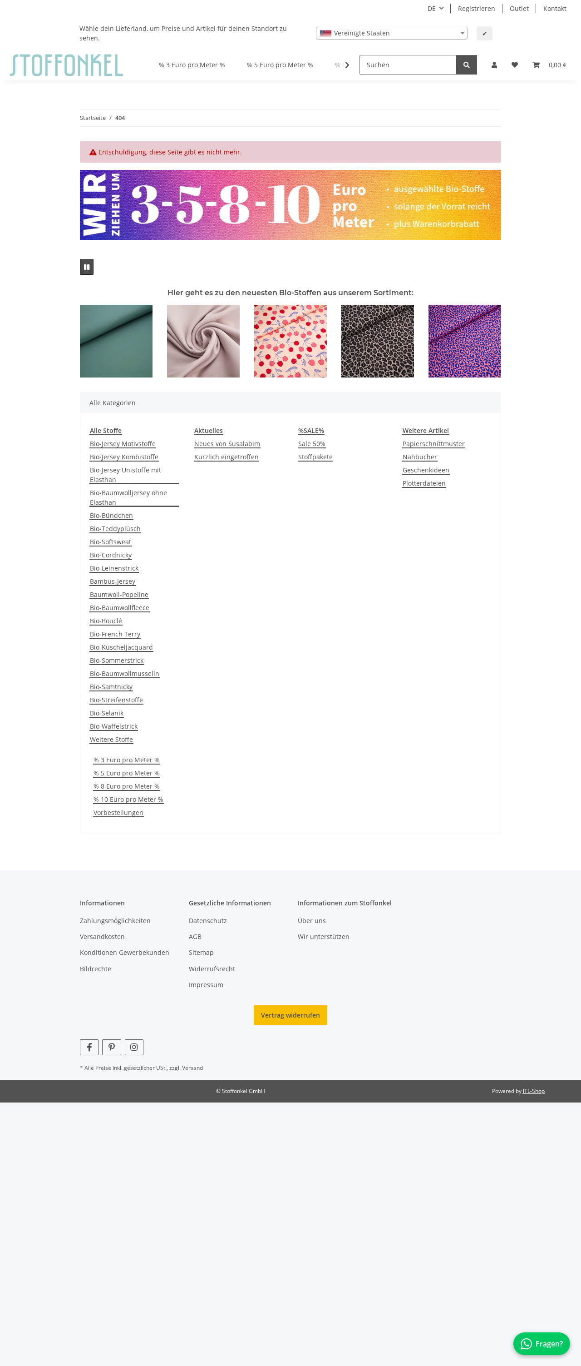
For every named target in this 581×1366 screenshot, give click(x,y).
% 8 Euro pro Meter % (127, 786)
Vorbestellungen (118, 812)
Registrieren (476, 8)
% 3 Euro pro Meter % (127, 759)
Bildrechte (95, 968)
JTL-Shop (534, 1091)
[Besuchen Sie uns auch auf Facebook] (89, 1047)
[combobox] (392, 33)
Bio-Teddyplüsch (115, 528)
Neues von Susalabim (227, 443)
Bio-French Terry (115, 634)
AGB (195, 936)
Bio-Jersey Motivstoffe (123, 443)
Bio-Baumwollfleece (119, 607)
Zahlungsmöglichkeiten (115, 920)
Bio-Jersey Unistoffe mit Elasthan (125, 475)
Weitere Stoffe (111, 739)
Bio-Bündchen (111, 515)
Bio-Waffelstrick (114, 726)
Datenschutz (208, 920)
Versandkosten (102, 936)
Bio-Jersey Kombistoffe (124, 456)
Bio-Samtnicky (111, 686)
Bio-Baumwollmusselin (124, 673)
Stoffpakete (315, 456)
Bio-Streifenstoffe (116, 699)
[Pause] (87, 267)
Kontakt (554, 8)
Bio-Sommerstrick (116, 660)
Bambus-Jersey (112, 581)
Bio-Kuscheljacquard (121, 647)
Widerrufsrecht (212, 968)
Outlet (519, 8)
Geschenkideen (426, 470)
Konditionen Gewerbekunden (124, 952)
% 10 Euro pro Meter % (128, 799)
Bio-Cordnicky (111, 555)
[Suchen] (466, 65)
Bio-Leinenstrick (114, 568)
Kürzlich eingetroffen (226, 456)
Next (486, 341)
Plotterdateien (424, 483)
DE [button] (432, 8)
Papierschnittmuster (434, 443)
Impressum (206, 984)
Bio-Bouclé (106, 620)
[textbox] (391, 33)
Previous (95, 341)
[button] (494, 64)
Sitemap (201, 952)
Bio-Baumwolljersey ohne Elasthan (128, 497)
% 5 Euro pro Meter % (127, 773)
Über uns (312, 920)
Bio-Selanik (106, 713)
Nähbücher (420, 456)
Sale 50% (311, 443)
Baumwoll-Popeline (119, 594)
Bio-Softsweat (110, 541)
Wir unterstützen (324, 936)
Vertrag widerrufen (290, 1015)
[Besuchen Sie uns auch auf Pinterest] (111, 1047)
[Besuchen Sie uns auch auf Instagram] (134, 1047)
